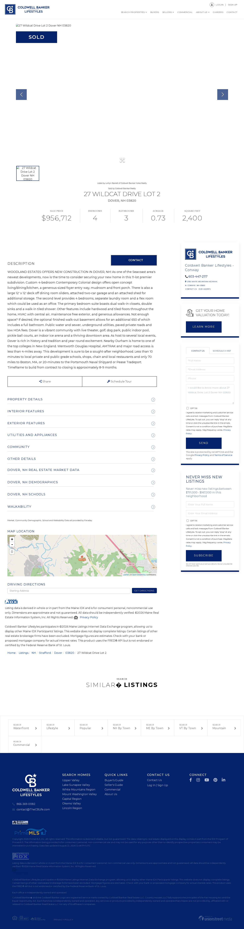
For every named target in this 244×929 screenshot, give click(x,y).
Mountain (219, 728)
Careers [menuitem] (218, 12)
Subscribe (203, 555)
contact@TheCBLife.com (33, 809)
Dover (58, 652)
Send (203, 443)
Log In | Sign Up (157, 785)
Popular (85, 728)
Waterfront (21, 728)
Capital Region (71, 798)
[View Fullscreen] (11, 551)
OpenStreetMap (139, 574)
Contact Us (191, 289)
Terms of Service (223, 455)
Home (11, 652)
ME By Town (154, 728)
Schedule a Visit (222, 351)
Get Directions (144, 590)
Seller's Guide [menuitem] (114, 784)
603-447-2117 (197, 276)
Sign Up (232, 4)
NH (34, 652)
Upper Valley (71, 780)
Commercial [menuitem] (185, 12)
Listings (23, 652)
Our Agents (204, 289)
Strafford (45, 652)
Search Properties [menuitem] (133, 12)
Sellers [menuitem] (167, 12)
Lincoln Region (72, 808)
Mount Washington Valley (79, 794)
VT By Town (187, 728)
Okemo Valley (71, 803)
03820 (69, 652)
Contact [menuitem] (232, 12)
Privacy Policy (89, 617)
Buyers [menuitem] (154, 12)
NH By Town (121, 728)
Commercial (21, 745)
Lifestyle (52, 728)
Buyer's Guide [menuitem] (114, 780)
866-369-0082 (26, 804)
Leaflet (126, 574)
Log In (219, 4)
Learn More (204, 326)
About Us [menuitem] (201, 12)
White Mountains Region (78, 789)
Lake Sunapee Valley (76, 784)
